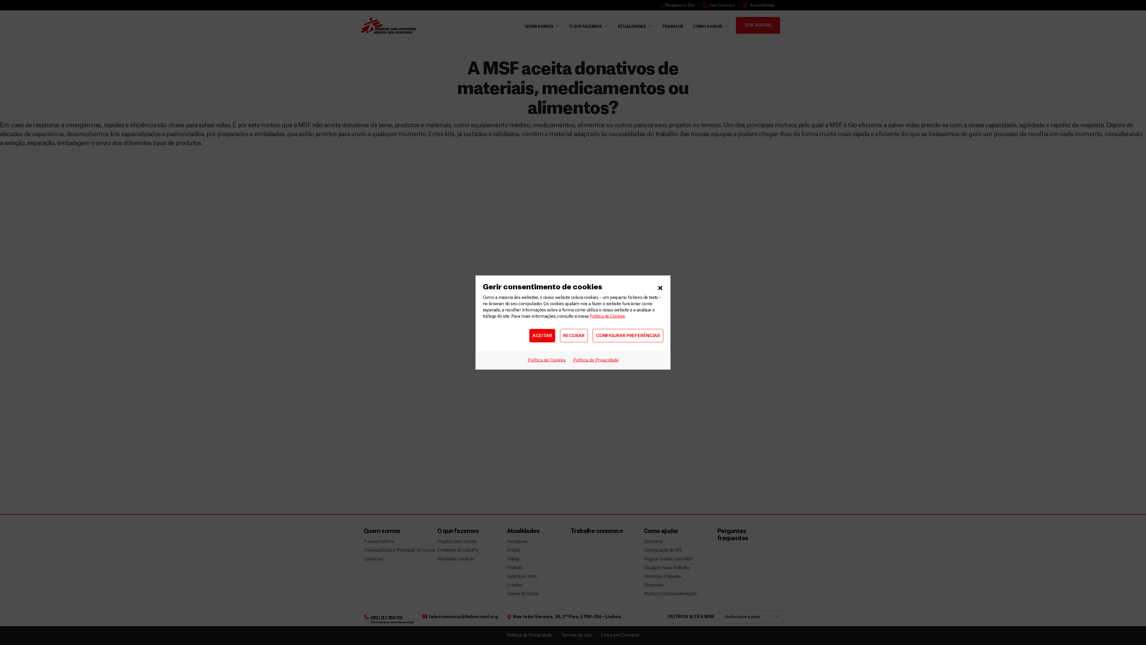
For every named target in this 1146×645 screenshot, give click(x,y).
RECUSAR (573, 335)
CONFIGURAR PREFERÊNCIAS (628, 335)
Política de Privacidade (596, 360)
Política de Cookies (607, 316)
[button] (660, 287)
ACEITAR (542, 335)
